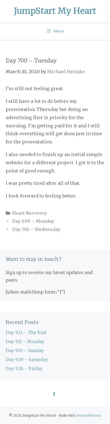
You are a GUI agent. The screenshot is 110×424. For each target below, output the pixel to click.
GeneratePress (88, 415)
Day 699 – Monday (33, 221)
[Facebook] (54, 395)
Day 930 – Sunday (25, 350)
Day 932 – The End (26, 332)
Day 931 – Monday (25, 341)
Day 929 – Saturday (27, 359)
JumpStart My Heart (55, 10)
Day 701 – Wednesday (36, 229)
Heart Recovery (29, 213)
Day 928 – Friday (24, 368)
